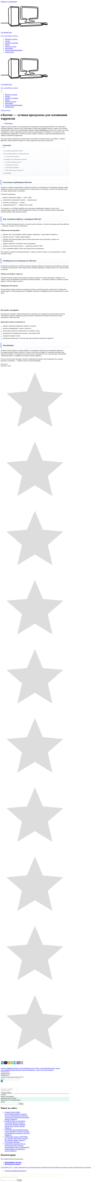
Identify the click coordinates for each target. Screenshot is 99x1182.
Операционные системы (13, 1162)
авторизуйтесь (5, 1073)
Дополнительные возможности (14, 170)
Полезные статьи (10, 46)
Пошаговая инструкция (12, 156)
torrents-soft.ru (9, 52)
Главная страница (5, 110)
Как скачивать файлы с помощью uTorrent (16, 153)
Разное (7, 45)
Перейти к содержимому (9, 1)
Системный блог (6, 1167)
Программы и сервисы (13, 1164)
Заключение (7, 173)
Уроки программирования (13, 50)
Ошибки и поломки (11, 43)
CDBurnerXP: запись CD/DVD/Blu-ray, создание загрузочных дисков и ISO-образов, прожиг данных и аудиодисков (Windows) (16, 1139)
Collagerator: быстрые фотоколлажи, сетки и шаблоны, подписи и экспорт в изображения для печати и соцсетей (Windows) (17, 1132)
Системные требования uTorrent (13, 151)
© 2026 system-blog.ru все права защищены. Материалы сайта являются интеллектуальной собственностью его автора (52, 1167)
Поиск (3, 1102)
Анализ (7, 41)
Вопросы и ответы (11, 39)
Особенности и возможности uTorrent (15, 159)
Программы (9, 48)
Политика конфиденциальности (15, 1171)
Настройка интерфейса (12, 167)
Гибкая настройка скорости (13, 162)
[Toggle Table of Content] (3, 148)
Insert (19, 1180)
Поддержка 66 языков (12, 165)
